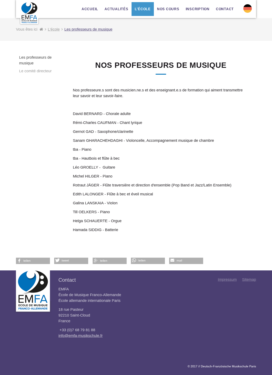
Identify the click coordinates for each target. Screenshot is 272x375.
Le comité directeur (35, 71)
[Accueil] (41, 29)
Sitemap (249, 279)
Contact (225, 9)
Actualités (116, 9)
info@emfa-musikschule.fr (80, 336)
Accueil (90, 9)
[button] (33, 261)
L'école (54, 29)
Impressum (227, 279)
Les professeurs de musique (88, 29)
